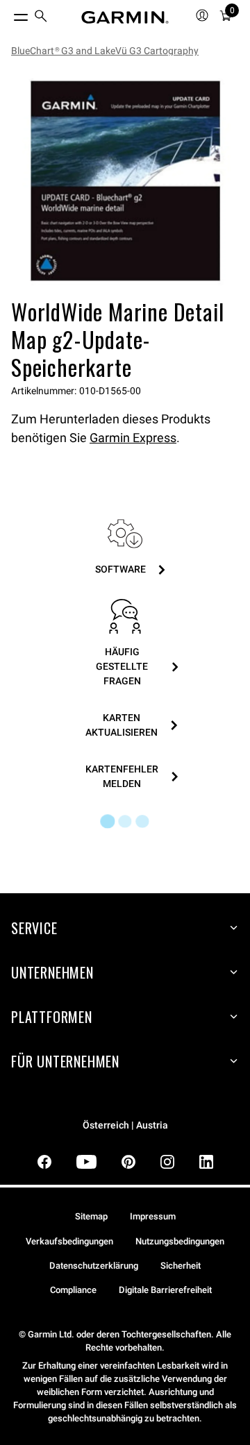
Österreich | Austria (125, 1125)
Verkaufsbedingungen (69, 1241)
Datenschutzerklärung (93, 1265)
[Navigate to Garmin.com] (125, 17)
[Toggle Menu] (8, 14)
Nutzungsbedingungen (179, 1241)
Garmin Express (133, 437)
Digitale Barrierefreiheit (165, 1290)
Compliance (73, 1290)
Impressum (153, 1216)
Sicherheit (180, 1265)
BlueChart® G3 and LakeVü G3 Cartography (105, 51)
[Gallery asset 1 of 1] (125, 180)
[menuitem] (41, 17)
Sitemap (91, 1216)
